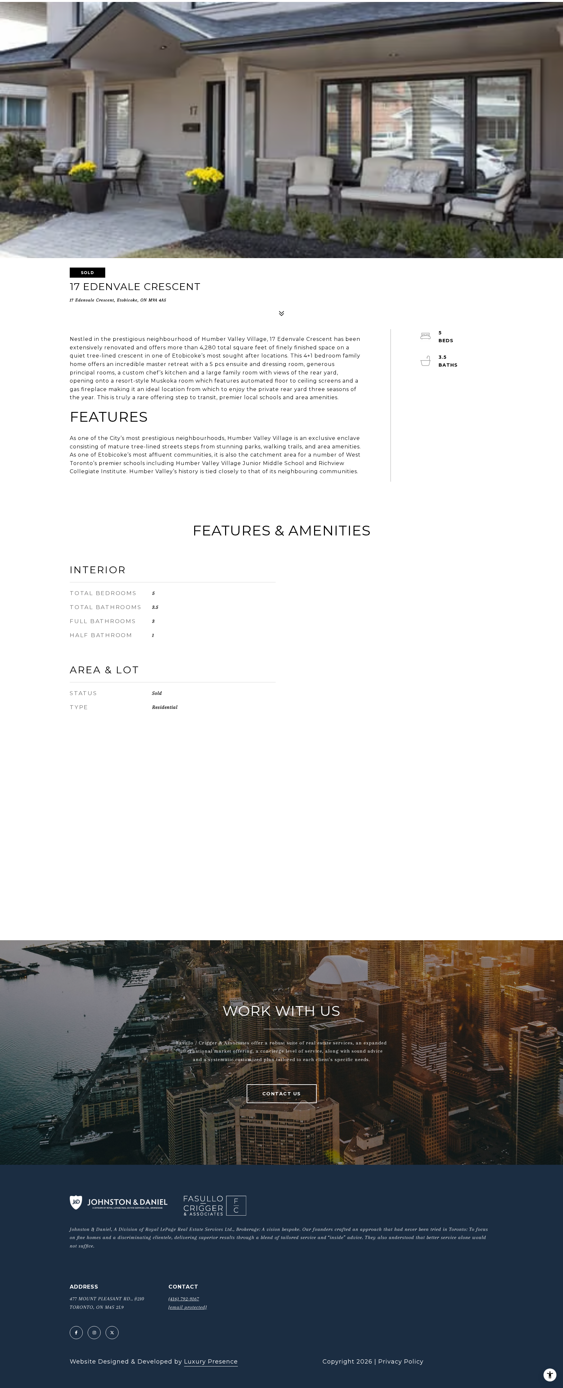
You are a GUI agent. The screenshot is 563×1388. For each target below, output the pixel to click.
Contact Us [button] (281, 1094)
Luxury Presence (211, 1361)
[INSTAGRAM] (94, 1332)
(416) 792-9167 (183, 1299)
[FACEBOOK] (76, 1332)
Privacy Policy (401, 1361)
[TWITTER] (112, 1332)
